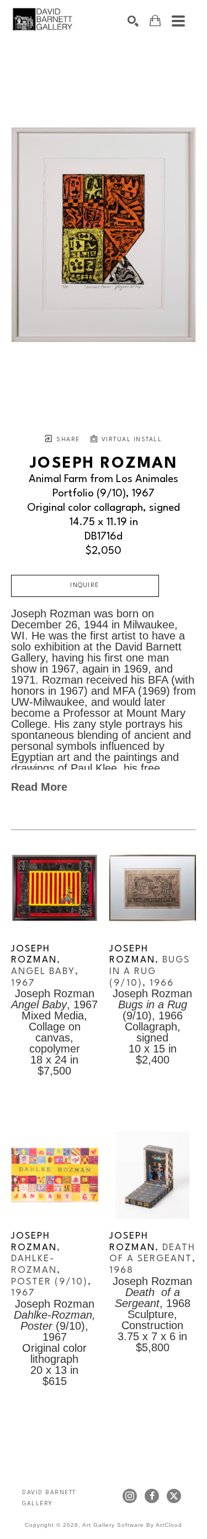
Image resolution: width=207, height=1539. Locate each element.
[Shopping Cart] (155, 20)
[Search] (133, 21)
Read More (39, 787)
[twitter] (174, 1496)
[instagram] (130, 1496)
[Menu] (178, 21)
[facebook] (152, 1496)
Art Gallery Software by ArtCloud (132, 1525)
